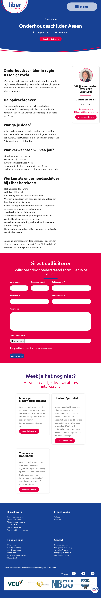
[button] (82, 7)
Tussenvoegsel (38, 282)
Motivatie (14, 309)
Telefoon (14, 296)
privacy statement (44, 348)
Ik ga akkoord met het (32, 348)
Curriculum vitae (17, 335)
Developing (38, 567)
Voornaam (15, 282)
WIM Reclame (50, 567)
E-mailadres (57, 295)
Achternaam (58, 282)
